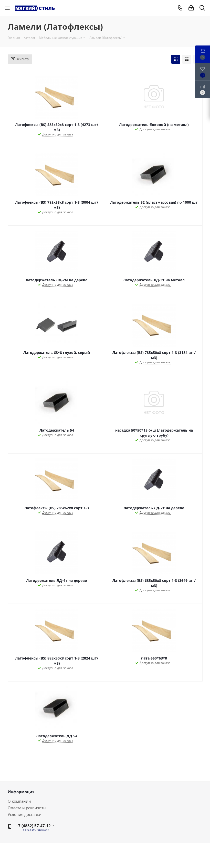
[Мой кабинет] (191, 7)
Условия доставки (24, 814)
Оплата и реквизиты (27, 807)
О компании (19, 801)
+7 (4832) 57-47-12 (33, 825)
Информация (21, 791)
